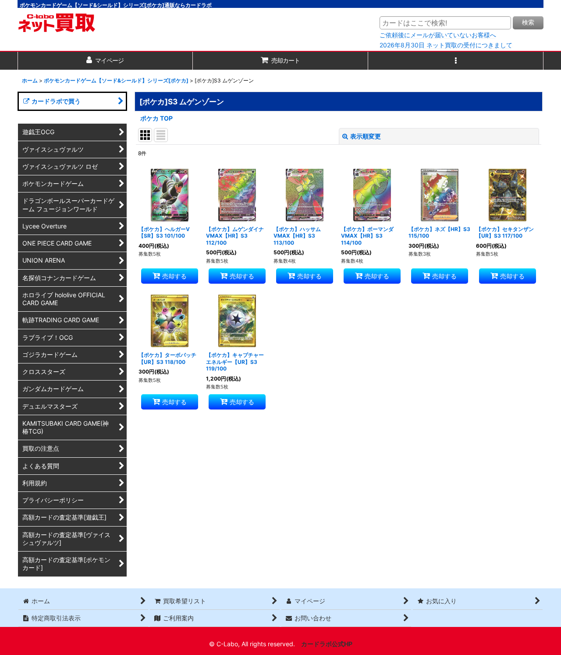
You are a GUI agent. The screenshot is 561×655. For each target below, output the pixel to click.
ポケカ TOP (156, 118)
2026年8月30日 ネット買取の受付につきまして (446, 45)
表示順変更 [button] (365, 136)
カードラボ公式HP (326, 644)
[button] (455, 61)
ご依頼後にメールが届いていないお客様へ (438, 35)
